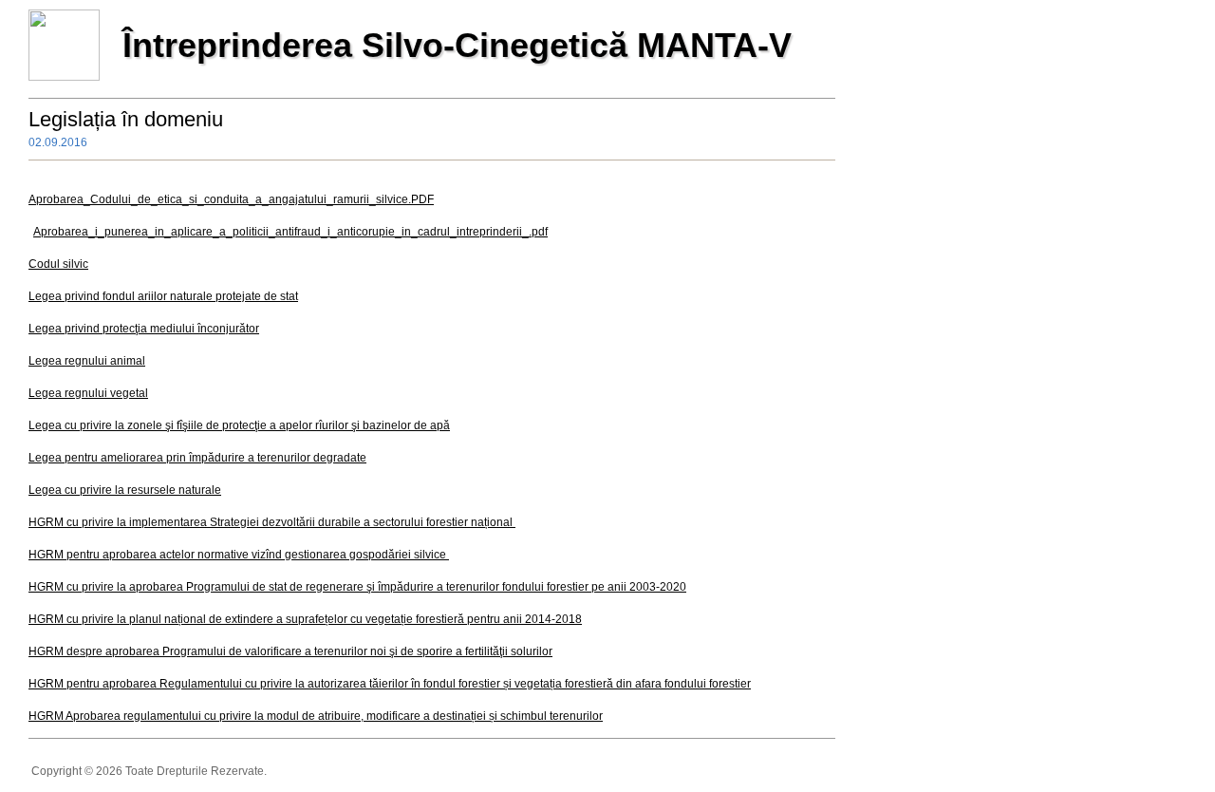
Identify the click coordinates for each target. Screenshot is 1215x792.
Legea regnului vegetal (88, 393)
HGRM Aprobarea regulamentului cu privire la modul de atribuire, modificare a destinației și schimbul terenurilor (315, 716)
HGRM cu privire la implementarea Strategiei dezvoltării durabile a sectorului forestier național (270, 522)
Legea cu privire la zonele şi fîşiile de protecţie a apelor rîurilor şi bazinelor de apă (239, 425)
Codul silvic (58, 264)
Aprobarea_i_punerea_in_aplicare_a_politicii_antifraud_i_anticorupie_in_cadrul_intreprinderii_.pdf (290, 231)
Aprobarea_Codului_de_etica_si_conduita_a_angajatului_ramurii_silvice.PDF (231, 199)
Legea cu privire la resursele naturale (124, 490)
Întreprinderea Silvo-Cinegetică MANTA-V (457, 45)
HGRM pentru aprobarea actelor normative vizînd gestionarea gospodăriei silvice (238, 554)
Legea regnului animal (86, 361)
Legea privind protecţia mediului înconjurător (143, 328)
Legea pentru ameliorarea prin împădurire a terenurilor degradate (197, 457)
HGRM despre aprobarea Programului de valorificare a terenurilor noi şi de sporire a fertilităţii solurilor (290, 651)
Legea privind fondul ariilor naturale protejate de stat (163, 296)
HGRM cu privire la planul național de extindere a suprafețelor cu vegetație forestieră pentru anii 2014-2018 (305, 619)
